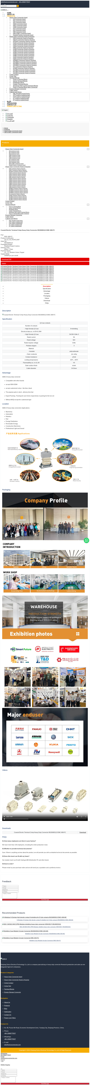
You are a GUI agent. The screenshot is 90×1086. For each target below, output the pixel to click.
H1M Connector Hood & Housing (23, 57)
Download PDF (6, 259)
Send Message (45, 899)
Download (83, 832)
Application (7, 1011)
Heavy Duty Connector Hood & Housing (21, 36)
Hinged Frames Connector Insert (23, 35)
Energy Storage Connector (17, 89)
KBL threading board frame (21, 93)
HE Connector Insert (19, 20)
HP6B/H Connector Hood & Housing (24, 60)
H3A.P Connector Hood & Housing (24, 39)
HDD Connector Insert (20, 24)
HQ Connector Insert (19, 28)
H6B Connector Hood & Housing (23, 47)
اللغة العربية (10, 121)
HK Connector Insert (19, 30)
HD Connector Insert (19, 22)
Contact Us (7, 1015)
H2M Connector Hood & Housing (23, 59)
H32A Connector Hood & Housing (23, 46)
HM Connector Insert (19, 32)
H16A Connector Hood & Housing (23, 44)
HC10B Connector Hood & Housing (24, 70)
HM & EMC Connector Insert (22, 33)
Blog (5, 1008)
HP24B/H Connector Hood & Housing (25, 65)
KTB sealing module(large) (21, 97)
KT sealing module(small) (21, 98)
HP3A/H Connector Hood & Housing (24, 41)
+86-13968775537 (24, 2)
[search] (18, 6)
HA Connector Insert (19, 19)
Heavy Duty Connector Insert (18, 17)
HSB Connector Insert (20, 27)
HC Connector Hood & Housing (23, 66)
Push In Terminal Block (20, 79)
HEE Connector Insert (20, 25)
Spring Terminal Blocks (20, 81)
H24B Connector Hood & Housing (23, 52)
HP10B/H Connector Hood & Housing (25, 62)
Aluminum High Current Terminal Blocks (25, 85)
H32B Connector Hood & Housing (23, 54)
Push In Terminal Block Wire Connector (25, 87)
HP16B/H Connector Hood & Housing (25, 63)
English (6, 110)
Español (10, 119)
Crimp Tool (12, 76)
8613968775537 (6, 1055)
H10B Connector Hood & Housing (23, 49)
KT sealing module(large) (21, 100)
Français (10, 115)
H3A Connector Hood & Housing (23, 38)
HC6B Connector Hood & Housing (23, 68)
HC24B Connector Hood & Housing (24, 73)
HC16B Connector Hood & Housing (24, 71)
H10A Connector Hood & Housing (23, 43)
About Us (7, 1002)
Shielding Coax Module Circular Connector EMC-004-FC (45, 940)
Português (10, 117)
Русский (10, 114)
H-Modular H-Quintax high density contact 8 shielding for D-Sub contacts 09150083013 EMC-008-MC (45, 920)
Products (11, 16)
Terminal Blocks (14, 78)
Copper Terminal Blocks (20, 84)
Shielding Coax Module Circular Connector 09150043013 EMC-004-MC (45, 933)
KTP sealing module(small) (21, 95)
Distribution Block (18, 82)
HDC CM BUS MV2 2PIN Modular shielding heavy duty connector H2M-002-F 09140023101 (45, 927)
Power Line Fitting (14, 106)
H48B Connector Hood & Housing (23, 55)
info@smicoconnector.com (9, 2)
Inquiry (4, 263)
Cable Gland (13, 90)
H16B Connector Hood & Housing (23, 51)
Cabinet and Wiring (15, 92)
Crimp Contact (13, 74)
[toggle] (7, 10)
